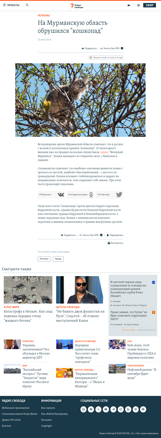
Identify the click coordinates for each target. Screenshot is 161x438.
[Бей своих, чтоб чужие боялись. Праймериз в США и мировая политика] (117, 344)
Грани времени (135, 366)
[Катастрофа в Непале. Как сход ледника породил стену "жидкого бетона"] (28, 290)
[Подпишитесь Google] (83, 409)
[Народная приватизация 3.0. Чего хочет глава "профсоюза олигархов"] (64, 344)
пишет (104, 152)
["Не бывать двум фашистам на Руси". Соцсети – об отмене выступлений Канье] (80, 290)
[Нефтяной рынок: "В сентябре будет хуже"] (117, 369)
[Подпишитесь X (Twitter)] (98, 409)
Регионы (44, 15)
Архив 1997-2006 (11, 420)
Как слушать (48, 408)
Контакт (6, 426)
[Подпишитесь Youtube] (106, 409)
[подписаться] (143, 409)
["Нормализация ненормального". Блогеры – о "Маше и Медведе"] (64, 373)
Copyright (46, 426)
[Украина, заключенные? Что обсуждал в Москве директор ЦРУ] (12, 344)
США (129, 341)
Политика (28, 341)
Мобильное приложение (16, 408)
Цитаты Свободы (68, 307)
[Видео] (129, 5)
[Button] (89, 48)
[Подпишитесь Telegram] (113, 409)
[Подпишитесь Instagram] (121, 409)
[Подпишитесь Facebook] (91, 409)
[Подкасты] (136, 409)
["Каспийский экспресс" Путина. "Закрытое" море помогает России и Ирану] (12, 369)
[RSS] (128, 409)
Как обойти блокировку (54, 414)
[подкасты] (138, 5)
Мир (24, 366)
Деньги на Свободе (85, 341)
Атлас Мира (11, 307)
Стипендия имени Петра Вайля (19, 414)
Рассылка (46, 420)
